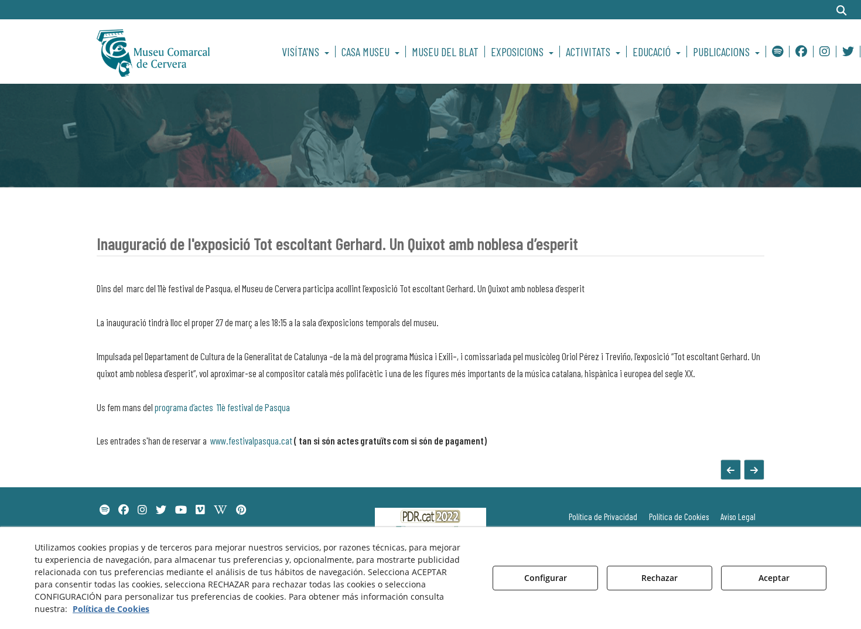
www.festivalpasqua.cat (252, 440)
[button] (174, 51)
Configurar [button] (545, 577)
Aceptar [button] (774, 577)
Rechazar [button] (659, 577)
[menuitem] (307, 51)
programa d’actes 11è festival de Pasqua (222, 407)
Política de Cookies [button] (111, 608)
